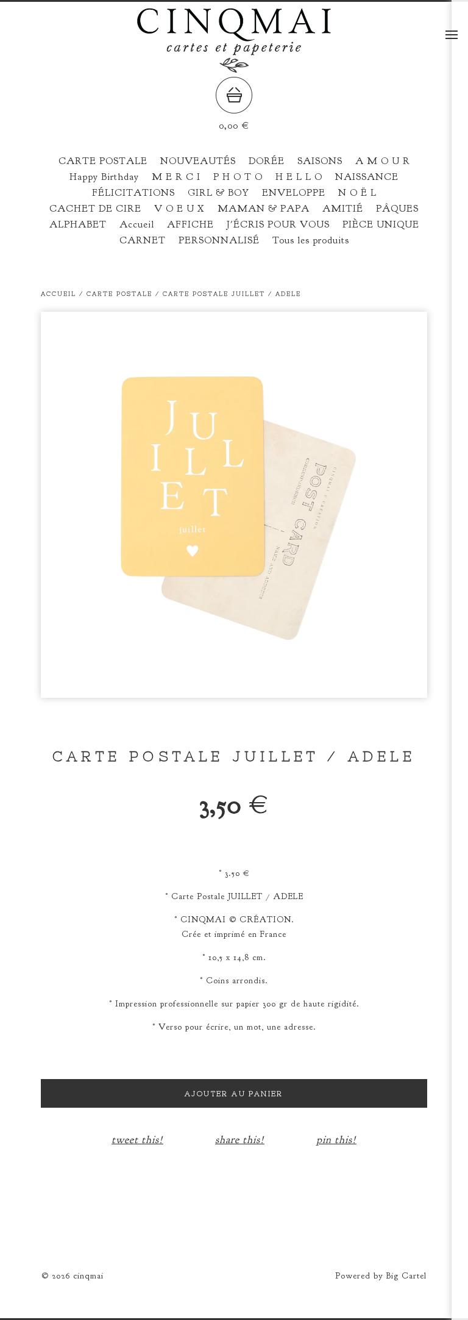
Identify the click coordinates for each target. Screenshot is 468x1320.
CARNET (142, 240)
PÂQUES (397, 209)
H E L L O (298, 177)
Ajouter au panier (234, 1093)
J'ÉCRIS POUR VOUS (278, 224)
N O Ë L (357, 193)
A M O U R (382, 161)
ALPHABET (78, 224)
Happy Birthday (104, 177)
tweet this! (137, 1139)
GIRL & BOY (218, 193)
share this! (239, 1139)
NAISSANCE (367, 177)
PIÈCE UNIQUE (380, 224)
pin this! (336, 1139)
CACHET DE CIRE (95, 209)
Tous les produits (310, 240)
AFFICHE (190, 224)
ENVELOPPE (293, 193)
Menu (451, 34)
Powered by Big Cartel (381, 1276)
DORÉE (267, 161)
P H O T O (238, 177)
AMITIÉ (342, 209)
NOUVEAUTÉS (198, 161)
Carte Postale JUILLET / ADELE (232, 293)
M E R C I (176, 177)
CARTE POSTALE (102, 161)
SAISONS (319, 161)
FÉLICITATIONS (133, 193)
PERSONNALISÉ (219, 240)
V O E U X (179, 209)
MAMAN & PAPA (264, 209)
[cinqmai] (234, 68)
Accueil (136, 224)
